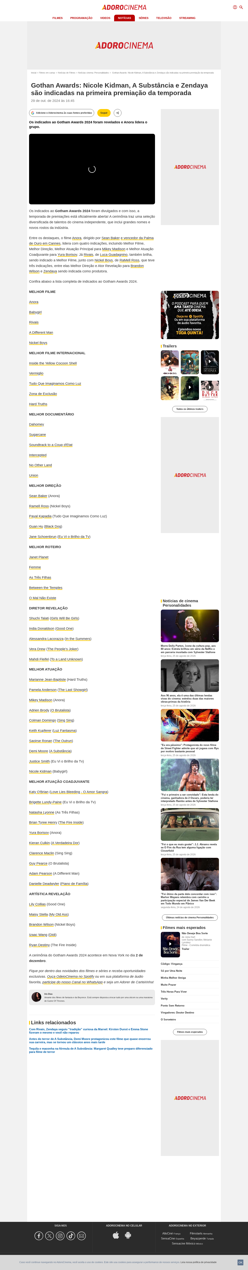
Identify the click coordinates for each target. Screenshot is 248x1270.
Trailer (185, 949)
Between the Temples (45, 588)
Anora (76, 238)
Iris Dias (48, 994)
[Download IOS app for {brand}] (118, 1235)
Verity (164, 998)
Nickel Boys (104, 260)
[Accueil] (124, 7)
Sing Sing (65, 720)
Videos (105, 18)
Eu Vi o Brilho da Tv (74, 537)
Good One (64, 628)
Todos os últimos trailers (189, 409)
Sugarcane (37, 435)
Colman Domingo (42, 720)
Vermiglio (36, 373)
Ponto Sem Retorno (172, 1005)
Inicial (33, 73)
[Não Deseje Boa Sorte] (170, 944)
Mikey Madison (113, 249)
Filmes (58, 18)
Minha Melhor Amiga (173, 977)
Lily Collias (37, 904)
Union (33, 475)
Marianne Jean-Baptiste (47, 679)
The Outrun (63, 741)
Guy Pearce (38, 863)
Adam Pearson (40, 873)
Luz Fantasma (64, 731)
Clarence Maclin (41, 853)
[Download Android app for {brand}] (130, 1235)
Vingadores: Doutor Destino (177, 1012)
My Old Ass (59, 914)
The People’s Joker (62, 649)
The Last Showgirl (73, 690)
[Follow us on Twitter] (50, 1236)
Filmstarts (196, 1233)
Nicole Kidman (40, 771)
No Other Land (40, 465)
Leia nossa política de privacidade (199, 1262)
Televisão (163, 18)
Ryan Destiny (39, 945)
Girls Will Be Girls (64, 618)
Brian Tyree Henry (43, 822)
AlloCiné (167, 1233)
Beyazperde (198, 1238)
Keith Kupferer (40, 731)
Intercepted (37, 455)
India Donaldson (41, 628)
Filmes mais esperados (190, 1032)
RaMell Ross (129, 260)
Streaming (187, 18)
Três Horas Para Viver (174, 991)
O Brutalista (60, 710)
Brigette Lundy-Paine (45, 802)
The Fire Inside (71, 822)
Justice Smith (39, 761)
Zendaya (50, 271)
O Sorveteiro (168, 1019)
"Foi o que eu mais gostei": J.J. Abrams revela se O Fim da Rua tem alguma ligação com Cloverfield (189, 847)
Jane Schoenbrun (42, 537)
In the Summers (78, 639)
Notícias (124, 18)
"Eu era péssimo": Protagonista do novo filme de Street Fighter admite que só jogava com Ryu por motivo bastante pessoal (190, 748)
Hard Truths (38, 404)
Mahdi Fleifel (39, 659)
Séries (143, 18)
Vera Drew (37, 649)
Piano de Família (74, 884)
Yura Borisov (67, 255)
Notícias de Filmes (66, 73)
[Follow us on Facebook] (39, 1236)
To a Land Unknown (66, 659)
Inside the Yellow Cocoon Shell (53, 363)
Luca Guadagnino (113, 255)
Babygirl (35, 312)
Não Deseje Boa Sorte (195, 933)
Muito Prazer (168, 984)
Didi (52, 935)
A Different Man (41, 332)
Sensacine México (183, 1243)
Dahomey (36, 424)
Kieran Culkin (39, 843)
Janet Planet (38, 557)
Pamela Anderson (43, 690)
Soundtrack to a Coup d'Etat (50, 445)
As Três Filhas (40, 577)
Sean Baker (111, 238)
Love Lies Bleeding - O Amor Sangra (79, 792)
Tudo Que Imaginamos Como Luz (55, 384)
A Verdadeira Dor (65, 843)
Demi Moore (38, 751)
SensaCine (168, 1238)
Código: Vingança (171, 963)
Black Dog (53, 526)
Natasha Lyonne (41, 812)
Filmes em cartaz (47, 73)
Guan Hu (36, 526)
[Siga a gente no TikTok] (71, 1236)
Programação (81, 18)
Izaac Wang (38, 935)
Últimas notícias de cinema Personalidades (190, 917)
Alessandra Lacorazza (46, 639)
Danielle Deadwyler (44, 884)
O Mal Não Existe (42, 598)
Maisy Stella (38, 914)
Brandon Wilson (41, 924)
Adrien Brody (39, 710)
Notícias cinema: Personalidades (93, 73)
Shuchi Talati (39, 618)
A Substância (60, 751)
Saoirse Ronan (40, 741)
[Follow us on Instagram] (61, 1236)
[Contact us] (82, 1236)
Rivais (88, 255)
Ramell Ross (39, 506)
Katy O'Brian (38, 792)
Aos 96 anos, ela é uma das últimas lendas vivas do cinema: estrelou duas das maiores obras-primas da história (187, 698)
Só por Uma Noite (171, 970)
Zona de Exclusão (43, 394)
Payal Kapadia (40, 516)
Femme (35, 567)
